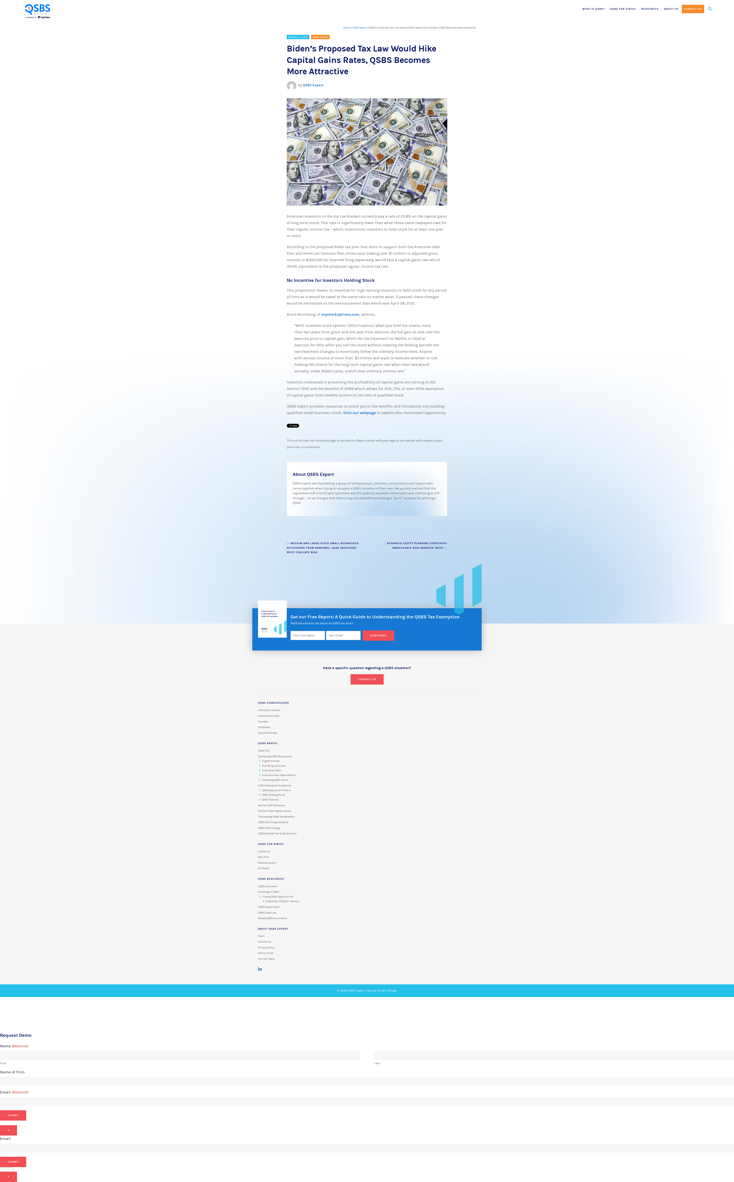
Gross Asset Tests (271, 770)
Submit (13, 1115)
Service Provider (267, 732)
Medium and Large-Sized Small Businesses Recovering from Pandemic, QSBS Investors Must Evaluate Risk (323, 548)
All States (263, 868)
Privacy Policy (266, 947)
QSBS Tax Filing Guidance (273, 822)
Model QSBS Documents (272, 918)
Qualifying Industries (274, 765)
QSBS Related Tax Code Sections (277, 833)
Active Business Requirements (279, 775)
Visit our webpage (359, 413)
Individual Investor (269, 710)
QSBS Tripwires (270, 799)
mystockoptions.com (340, 314)
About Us (671, 9)
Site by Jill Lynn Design (382, 990)
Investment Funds (268, 715)
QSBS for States (623, 9)
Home (346, 27)
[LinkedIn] (260, 969)
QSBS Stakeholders (273, 702)
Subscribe (378, 635)
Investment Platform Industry (282, 901)
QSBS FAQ (264, 750)
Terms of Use (265, 953)
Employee (264, 727)
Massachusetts (267, 862)
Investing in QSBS (268, 891)
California (264, 851)
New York (263, 857)
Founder (263, 721)
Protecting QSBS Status (275, 780)
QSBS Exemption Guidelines (274, 785)
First (3, 1063)
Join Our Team (266, 958)
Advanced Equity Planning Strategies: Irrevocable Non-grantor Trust (417, 545)
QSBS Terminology (269, 828)
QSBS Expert (313, 85)
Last (377, 1063)
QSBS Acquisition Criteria (276, 790)
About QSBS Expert (273, 928)
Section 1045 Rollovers (271, 805)
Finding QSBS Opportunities (277, 896)
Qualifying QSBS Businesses (275, 756)
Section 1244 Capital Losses (274, 811)
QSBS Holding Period (273, 794)
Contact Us (693, 9)
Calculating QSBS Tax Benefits (276, 816)
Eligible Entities (270, 761)
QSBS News (359, 27)
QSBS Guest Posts (268, 907)
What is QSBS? (593, 9)
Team (261, 936)
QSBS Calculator (268, 886)
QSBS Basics (267, 743)
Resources (649, 9)
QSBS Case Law (267, 912)
